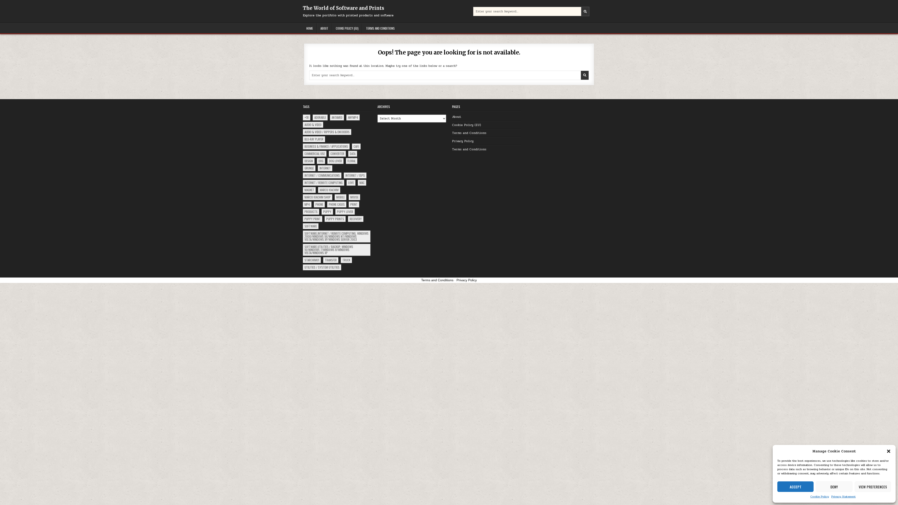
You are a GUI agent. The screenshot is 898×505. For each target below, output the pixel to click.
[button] (888, 451)
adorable (320, 117)
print (354, 204)
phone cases (337, 204)
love (351, 182)
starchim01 (311, 260)
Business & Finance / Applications (326, 146)
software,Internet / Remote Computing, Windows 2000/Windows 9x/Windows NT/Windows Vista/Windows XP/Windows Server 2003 (336, 236)
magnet (309, 190)
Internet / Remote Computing (323, 182)
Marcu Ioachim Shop (317, 197)
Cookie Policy (819, 496)
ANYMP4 (353, 117)
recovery (356, 218)
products (311, 211)
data (352, 153)
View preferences (873, 486)
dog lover (335, 161)
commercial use (314, 153)
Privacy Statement (843, 496)
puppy (327, 211)
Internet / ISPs (355, 175)
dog (321, 161)
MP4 (307, 204)
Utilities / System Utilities (322, 267)
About (324, 28)
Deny (834, 486)
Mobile (340, 197)
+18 (306, 117)
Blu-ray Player (313, 139)
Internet (325, 168)
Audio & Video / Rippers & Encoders (327, 132)
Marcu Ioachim (329, 190)
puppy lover (345, 211)
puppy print (312, 218)
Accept (795, 486)
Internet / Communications (322, 175)
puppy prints (335, 218)
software (310, 226)
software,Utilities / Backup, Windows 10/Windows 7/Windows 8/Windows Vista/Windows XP (328, 249)
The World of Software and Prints (343, 8)
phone (319, 204)
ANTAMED (337, 117)
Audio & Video (313, 124)
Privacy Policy (463, 141)
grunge (309, 168)
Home (309, 28)
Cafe (356, 146)
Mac (362, 182)
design (308, 161)
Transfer (331, 260)
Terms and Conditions (380, 28)
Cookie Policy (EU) (347, 28)
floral (352, 161)
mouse (354, 197)
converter (337, 153)
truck (346, 260)
